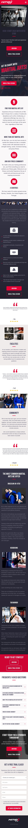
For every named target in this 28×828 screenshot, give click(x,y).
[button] (25, 2)
